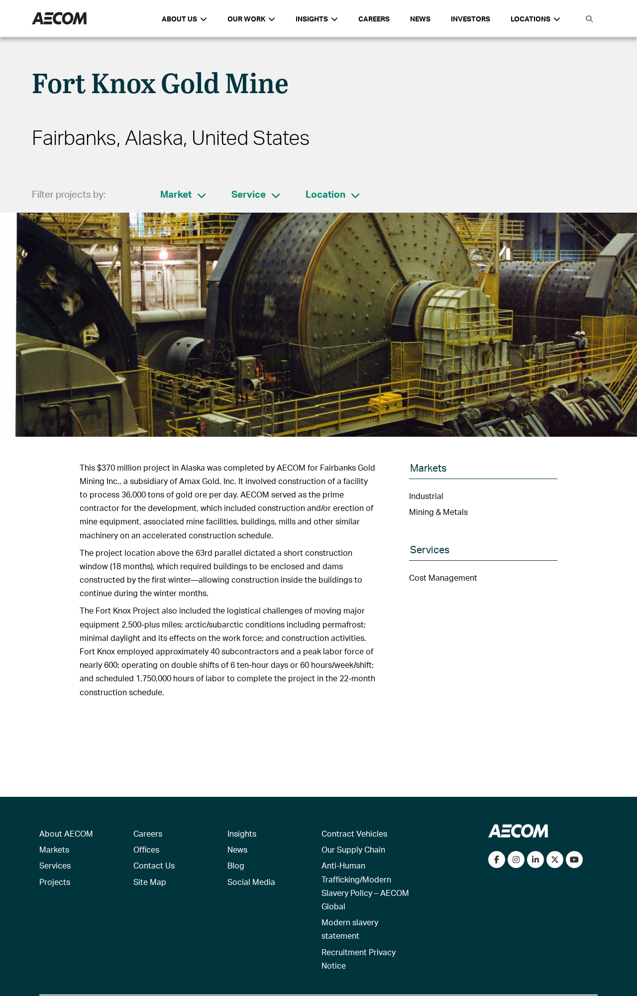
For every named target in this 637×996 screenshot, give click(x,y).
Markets (54, 849)
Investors (470, 18)
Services (55, 865)
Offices (146, 849)
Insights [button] (312, 18)
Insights (241, 833)
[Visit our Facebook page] (496, 859)
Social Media (251, 881)
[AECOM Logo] (59, 18)
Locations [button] (530, 18)
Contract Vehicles (354, 833)
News (420, 18)
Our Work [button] (246, 18)
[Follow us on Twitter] (554, 859)
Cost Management (443, 577)
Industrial (426, 496)
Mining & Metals (438, 511)
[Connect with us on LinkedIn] (535, 859)
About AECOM (66, 833)
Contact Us (154, 865)
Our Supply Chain (353, 849)
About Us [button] (179, 18)
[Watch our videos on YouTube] (574, 859)
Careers (374, 18)
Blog (235, 865)
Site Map (149, 881)
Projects (54, 881)
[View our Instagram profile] (516, 859)
